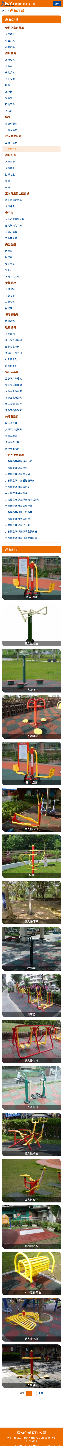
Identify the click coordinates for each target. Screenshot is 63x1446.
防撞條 (8, 251)
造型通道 (10, 174)
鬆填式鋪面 (11, 123)
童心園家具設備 (13, 397)
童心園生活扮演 (13, 391)
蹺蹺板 (8, 91)
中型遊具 (10, 40)
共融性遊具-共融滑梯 (16, 493)
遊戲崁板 (10, 168)
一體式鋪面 (11, 130)
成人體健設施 (13, 136)
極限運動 (10, 321)
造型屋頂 (10, 162)
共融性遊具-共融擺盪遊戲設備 (21, 538)
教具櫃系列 (11, 359)
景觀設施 (10, 282)
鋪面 (8, 117)
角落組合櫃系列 (13, 353)
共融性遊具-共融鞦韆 (16, 467)
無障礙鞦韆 (11, 436)
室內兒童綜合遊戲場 (17, 193)
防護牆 (8, 257)
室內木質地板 (12, 276)
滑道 (7, 181)
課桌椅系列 (11, 366)
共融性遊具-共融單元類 (17, 474)
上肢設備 (10, 79)
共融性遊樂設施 (14, 455)
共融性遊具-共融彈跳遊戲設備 (21, 531)
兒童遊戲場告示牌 (14, 219)
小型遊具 (10, 47)
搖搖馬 (8, 98)
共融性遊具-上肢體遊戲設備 (20, 480)
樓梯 (7, 187)
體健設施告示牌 (13, 225)
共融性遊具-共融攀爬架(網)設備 (22, 499)
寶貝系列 (10, 334)
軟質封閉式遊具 (13, 200)
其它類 (8, 111)
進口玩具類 (12, 372)
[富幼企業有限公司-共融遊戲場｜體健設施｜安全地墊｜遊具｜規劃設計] (19, 3)
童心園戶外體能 (13, 378)
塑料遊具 (10, 206)
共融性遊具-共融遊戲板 (17, 487)
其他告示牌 (11, 238)
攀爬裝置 (10, 72)
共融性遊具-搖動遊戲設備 (18, 461)
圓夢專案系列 (12, 346)
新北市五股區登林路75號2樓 (29, 1438)
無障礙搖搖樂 (12, 442)
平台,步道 (10, 295)
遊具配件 (10, 155)
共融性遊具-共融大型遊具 (18, 506)
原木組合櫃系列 (13, 340)
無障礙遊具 (12, 416)
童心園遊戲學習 (13, 410)
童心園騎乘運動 (13, 385)
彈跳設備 (10, 104)
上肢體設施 (11, 142)
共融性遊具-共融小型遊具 (18, 512)
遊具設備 (10, 53)
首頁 (4, 11)
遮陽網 (8, 308)
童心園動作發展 (13, 404)
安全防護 (10, 244)
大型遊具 (10, 34)
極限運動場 (12, 314)
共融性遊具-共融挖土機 (17, 525)
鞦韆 (7, 85)
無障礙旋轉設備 (13, 429)
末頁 (40, 1393)
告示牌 (9, 212)
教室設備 (10, 327)
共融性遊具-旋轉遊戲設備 (18, 518)
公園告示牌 (11, 232)
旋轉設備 (10, 60)
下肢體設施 (11, 149)
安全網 (8, 270)
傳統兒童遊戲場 (14, 28)
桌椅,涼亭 (10, 289)
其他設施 (10, 302)
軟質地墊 (10, 264)
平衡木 (8, 66)
